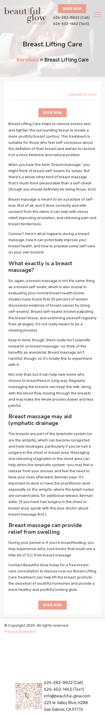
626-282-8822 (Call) (71, 17)
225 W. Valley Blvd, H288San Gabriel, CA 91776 (66, 706)
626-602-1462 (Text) (71, 24)
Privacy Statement (20, 631)
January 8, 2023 (82, 95)
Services (27, 60)
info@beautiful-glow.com (67, 696)
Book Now (72, 8)
